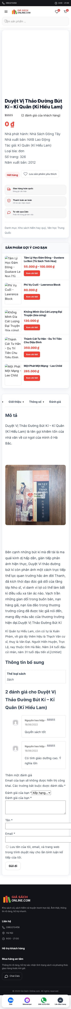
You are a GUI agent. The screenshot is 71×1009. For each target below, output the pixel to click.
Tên (9, 820)
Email (10, 833)
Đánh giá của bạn (18, 793)
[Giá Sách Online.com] (24, 11)
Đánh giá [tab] (55, 401)
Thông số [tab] (35, 401)
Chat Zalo (15, 976)
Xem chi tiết (32, 273)
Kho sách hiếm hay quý (32, 227)
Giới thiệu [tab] (15, 401)
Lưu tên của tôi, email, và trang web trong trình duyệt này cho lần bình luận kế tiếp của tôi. (34, 852)
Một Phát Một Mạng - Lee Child (43, 365)
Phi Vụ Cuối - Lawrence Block (42, 284)
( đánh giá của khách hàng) (40, 115)
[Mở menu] (6, 11)
